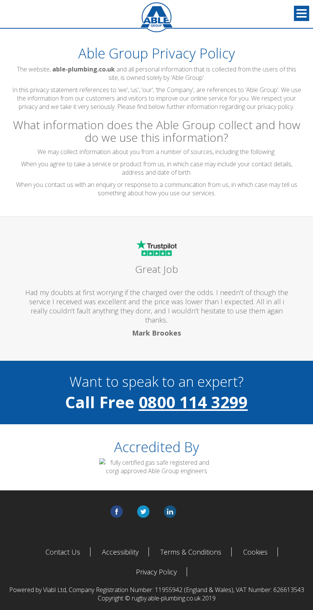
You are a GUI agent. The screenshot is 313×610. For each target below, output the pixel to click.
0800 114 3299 (193, 402)
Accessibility (120, 551)
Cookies (255, 551)
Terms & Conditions (190, 551)
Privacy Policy (156, 571)
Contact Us (62, 551)
